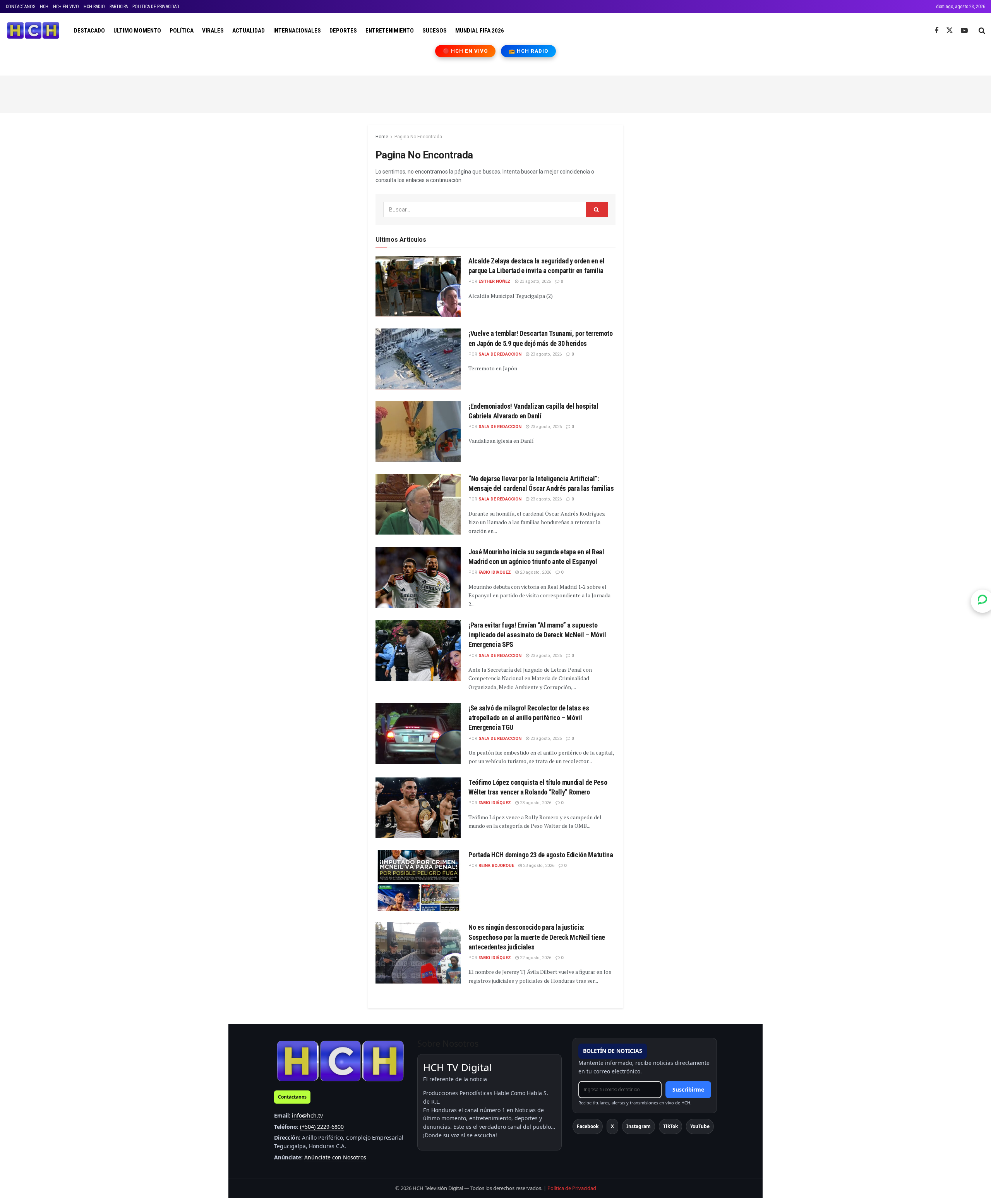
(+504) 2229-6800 (322, 1126)
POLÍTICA (182, 30)
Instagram (638, 1126)
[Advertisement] (495, 93)
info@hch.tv (307, 1115)
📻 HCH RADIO (528, 51)
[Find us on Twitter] (949, 30)
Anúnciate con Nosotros (335, 1157)
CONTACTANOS (20, 6)
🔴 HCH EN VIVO (465, 51)
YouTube (700, 1126)
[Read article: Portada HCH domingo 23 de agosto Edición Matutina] (418, 880)
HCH (44, 6)
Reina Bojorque (496, 865)
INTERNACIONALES (297, 30)
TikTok (670, 1126)
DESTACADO (89, 30)
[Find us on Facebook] (936, 30)
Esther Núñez (494, 281)
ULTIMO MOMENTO (137, 30)
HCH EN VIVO (66, 6)
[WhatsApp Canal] (982, 600)
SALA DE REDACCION (499, 354)
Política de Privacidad (571, 1188)
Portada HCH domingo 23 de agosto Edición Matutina (540, 855)
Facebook (587, 1126)
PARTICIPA (119, 6)
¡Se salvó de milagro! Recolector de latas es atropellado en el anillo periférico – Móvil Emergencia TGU (528, 717)
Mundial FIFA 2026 (479, 30)
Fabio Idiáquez (494, 572)
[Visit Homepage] (33, 30)
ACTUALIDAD (248, 30)
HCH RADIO (94, 6)
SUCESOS (434, 30)
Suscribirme (688, 1089)
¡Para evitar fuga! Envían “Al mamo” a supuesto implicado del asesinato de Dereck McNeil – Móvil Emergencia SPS (537, 634)
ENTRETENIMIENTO (389, 30)
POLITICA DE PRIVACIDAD (155, 6)
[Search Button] (982, 30)
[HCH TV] (340, 1060)
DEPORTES (343, 30)
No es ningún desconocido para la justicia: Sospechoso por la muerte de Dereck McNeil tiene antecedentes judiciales (536, 937)
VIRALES (213, 30)
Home (381, 136)
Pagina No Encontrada (418, 136)
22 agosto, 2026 (535, 957)
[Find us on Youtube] (964, 30)
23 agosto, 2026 (534, 281)
